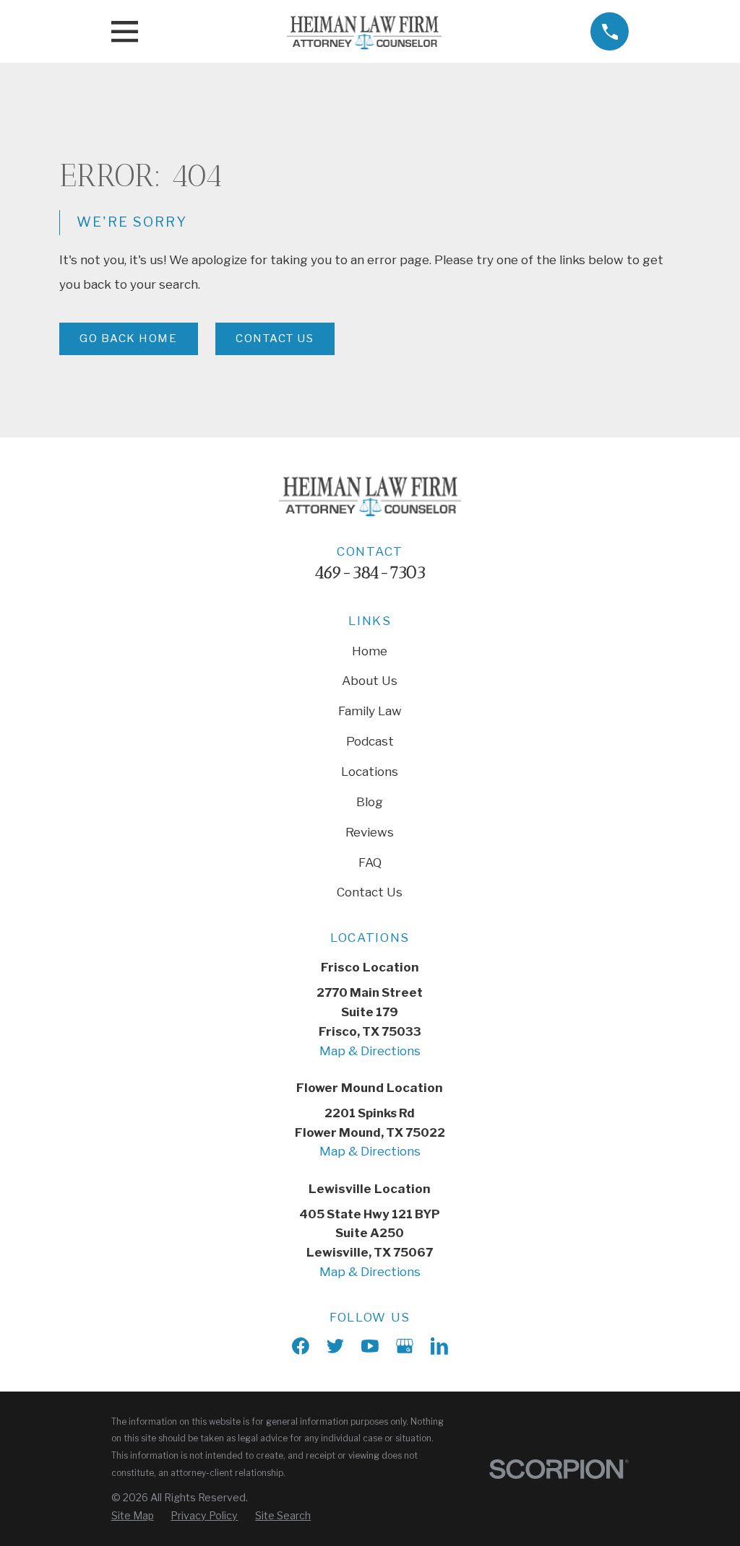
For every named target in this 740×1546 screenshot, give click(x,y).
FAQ (370, 862)
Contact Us (275, 338)
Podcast (370, 741)
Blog (369, 802)
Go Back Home (128, 338)
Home (369, 651)
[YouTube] (370, 1346)
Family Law (370, 711)
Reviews (369, 832)
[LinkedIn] (439, 1346)
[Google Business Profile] (404, 1346)
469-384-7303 (370, 572)
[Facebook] (300, 1346)
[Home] (364, 32)
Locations (369, 771)
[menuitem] (132, 1516)
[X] (335, 1346)
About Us (369, 680)
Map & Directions (370, 1051)
